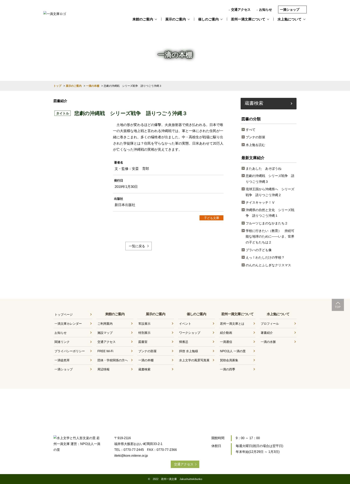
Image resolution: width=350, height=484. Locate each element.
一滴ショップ (289, 9)
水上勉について (289, 19)
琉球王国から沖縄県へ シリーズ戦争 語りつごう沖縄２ (270, 192)
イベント (185, 323)
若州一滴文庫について (248, 19)
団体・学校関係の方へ (112, 360)
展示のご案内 (175, 19)
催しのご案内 (208, 19)
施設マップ (105, 332)
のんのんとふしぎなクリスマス (268, 265)
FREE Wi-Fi (105, 351)
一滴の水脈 (268, 341)
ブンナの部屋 (255, 137)
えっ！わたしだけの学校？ (265, 257)
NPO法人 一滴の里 (233, 351)
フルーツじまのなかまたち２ (267, 223)
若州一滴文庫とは (232, 323)
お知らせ (265, 9)
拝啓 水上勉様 (188, 351)
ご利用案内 (105, 323)
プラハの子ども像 (259, 250)
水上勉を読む (255, 145)
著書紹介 (267, 332)
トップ (57, 85)
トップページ (63, 314)
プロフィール (270, 323)
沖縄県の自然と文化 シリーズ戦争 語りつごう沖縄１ (270, 213)
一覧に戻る (137, 246)
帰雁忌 (183, 341)
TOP (338, 307)
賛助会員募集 (229, 360)
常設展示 (144, 323)
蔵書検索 (254, 103)
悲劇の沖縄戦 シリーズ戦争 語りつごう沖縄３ (270, 178)
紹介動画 (226, 332)
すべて (250, 129)
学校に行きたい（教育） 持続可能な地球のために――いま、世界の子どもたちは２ (270, 236)
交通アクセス (241, 9)
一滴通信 (226, 341)
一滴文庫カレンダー (68, 323)
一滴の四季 (227, 369)
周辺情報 (103, 369)
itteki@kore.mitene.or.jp (131, 455)
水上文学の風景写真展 (194, 360)
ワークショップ (189, 332)
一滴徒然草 (62, 360)
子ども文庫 (211, 218)
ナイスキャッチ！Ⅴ (260, 202)
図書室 (142, 341)
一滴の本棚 (92, 85)
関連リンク (62, 341)
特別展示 (144, 332)
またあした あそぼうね (263, 168)
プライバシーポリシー (69, 351)
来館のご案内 (142, 19)
